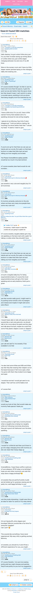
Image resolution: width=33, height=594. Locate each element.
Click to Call (16, 4)
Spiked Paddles (8, 137)
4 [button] (17, 41)
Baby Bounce (7, 338)
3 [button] (14, 41)
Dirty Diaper (8, 510)
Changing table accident (10, 49)
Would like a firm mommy (11, 416)
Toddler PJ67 (9, 225)
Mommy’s (7, 1)
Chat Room (20, 1)
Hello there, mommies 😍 (11, 269)
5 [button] (19, 41)
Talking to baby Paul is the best (12, 314)
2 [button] (12, 41)
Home (13, 1)
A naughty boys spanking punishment (14, 107)
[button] (8, 41)
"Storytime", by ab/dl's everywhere (14, 47)
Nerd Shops (14, 590)
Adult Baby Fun (8, 293)
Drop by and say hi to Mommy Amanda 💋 (15, 178)
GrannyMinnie (6, 44)
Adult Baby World (9, 291)
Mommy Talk (8, 336)
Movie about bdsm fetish (11, 493)
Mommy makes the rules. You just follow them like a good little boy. (16, 217)
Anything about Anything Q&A (13, 415)
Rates (26, 1)
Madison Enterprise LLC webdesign (15, 588)
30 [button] (23, 41)
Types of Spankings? (10, 81)
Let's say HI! (8, 176)
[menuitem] (7, 22)
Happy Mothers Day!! (9, 398)
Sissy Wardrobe (8, 459)
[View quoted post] (18, 225)
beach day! (7, 355)
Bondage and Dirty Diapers (11, 511)
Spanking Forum (9, 79)
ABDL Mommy (9, 397)
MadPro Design (27, 588)
